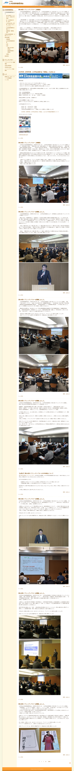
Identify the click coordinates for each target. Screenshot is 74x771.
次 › (46, 761)
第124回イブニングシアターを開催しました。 (31, 211)
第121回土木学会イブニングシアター (26, 475)
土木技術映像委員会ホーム (10, 13)
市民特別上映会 (8, 67)
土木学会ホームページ (58, 6)
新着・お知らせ (66, 65)
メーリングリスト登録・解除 (10, 70)
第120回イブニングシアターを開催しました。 (31, 593)
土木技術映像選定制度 (10, 41)
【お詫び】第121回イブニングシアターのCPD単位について (35, 473)
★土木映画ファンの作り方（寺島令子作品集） (10, 17)
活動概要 (8, 39)
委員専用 (7, 56)
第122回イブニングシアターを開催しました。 (31, 400)
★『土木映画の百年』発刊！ (10, 21)
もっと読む (20, 67)
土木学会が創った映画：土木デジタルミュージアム (10, 24)
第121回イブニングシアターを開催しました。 (31, 499)
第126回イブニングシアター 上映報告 (29, 9)
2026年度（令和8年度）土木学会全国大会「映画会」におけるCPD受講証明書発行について (40, 111)
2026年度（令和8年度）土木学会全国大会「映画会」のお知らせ (36, 72)
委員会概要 (7, 37)
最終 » (49, 761)
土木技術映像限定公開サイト (10, 28)
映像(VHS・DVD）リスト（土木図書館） (10, 77)
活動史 (7, 54)
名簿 (7, 45)
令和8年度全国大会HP (23, 134)
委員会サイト (68, 6)
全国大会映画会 (8, 65)
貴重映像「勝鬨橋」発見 (10, 31)
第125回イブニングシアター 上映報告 (29, 142)
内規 (7, 44)
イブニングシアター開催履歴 (10, 63)
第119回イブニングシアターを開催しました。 (31, 704)
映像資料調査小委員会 (11, 51)
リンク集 (7, 79)
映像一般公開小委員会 (11, 48)
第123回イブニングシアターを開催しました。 (31, 299)
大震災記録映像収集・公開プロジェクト (10, 35)
